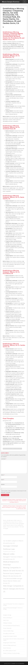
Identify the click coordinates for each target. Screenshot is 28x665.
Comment (3, 459)
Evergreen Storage (7, 615)
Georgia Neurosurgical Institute (10, 636)
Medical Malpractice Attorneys (11, 563)
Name (3, 475)
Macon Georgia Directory (10, 2)
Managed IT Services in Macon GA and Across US (13, 558)
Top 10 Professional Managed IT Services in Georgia (12, 608)
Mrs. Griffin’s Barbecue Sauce (9, 650)
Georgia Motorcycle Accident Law (9, 551)
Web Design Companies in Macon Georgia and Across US (13, 589)
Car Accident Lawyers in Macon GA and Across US (13, 542)
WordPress (22, 663)
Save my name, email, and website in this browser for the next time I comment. (13, 491)
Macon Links (8, 554)
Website (3, 484)
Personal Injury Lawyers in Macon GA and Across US (12, 574)
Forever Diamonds (7, 628)
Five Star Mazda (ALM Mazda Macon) (11, 625)
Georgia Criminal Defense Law (10, 547)
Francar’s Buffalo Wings (8, 631)
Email (2, 479)
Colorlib (13, 663)
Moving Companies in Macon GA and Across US (12, 448)
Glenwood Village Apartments (9, 645)
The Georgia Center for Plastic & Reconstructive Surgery (13, 639)
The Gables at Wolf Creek (8, 633)
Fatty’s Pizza (6, 620)
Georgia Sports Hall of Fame (9, 642)
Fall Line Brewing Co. (7, 617)
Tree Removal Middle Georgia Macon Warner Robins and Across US (12, 581)
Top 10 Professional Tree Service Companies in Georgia (13, 604)
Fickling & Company (7, 623)
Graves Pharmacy (7, 648)
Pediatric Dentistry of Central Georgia (11, 653)
